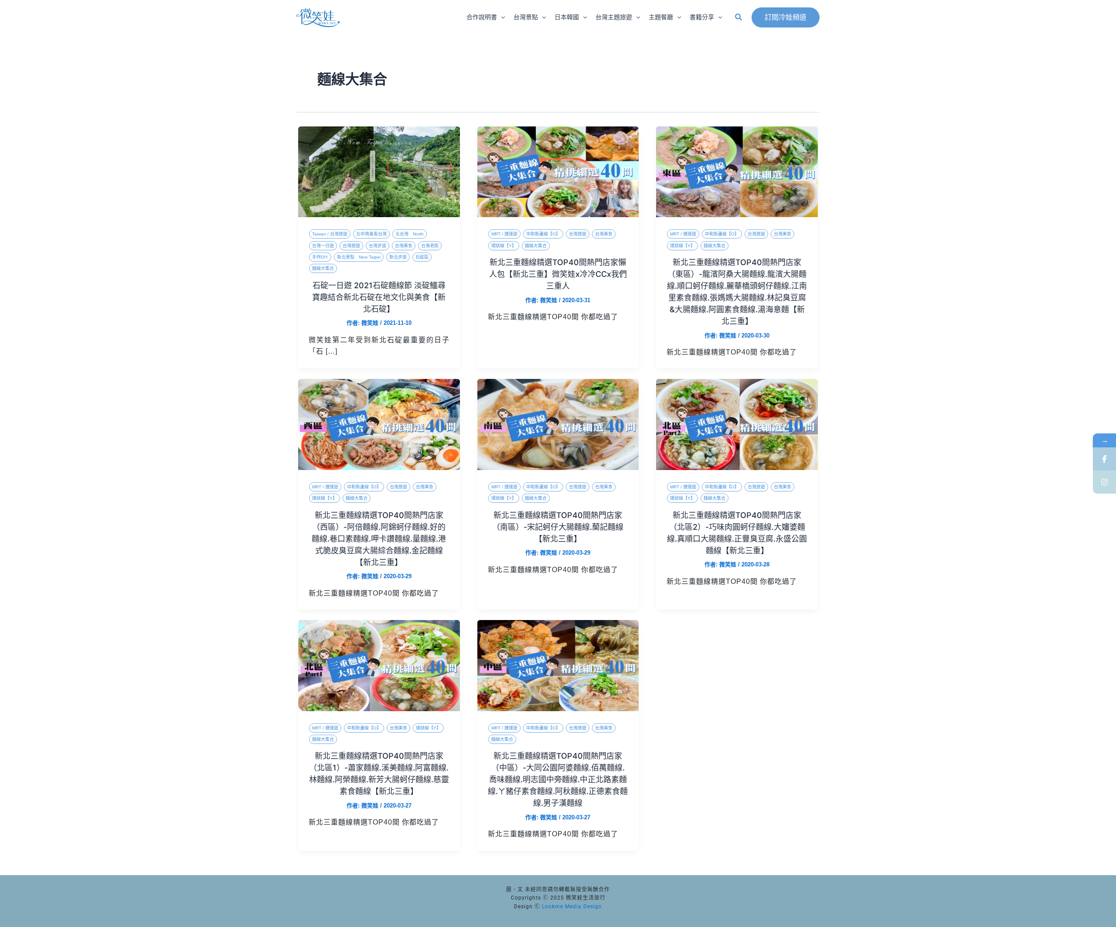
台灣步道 (377, 245)
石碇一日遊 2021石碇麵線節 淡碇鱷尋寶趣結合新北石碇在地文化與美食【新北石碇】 (379, 297)
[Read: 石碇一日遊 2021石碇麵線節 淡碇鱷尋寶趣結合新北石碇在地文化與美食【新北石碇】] (379, 171)
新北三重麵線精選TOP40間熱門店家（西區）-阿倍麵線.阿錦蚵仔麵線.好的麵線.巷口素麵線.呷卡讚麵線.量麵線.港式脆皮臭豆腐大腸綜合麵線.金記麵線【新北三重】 (379, 539)
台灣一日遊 (323, 245)
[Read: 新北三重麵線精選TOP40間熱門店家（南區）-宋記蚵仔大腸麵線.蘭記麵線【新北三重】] (558, 424)
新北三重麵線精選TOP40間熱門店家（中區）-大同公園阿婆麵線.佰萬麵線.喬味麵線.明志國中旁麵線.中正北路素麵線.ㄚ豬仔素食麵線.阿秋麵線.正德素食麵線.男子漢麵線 (558, 779)
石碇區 (422, 257)
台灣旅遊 (351, 245)
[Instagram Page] (1104, 482)
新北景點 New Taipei (359, 257)
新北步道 (398, 257)
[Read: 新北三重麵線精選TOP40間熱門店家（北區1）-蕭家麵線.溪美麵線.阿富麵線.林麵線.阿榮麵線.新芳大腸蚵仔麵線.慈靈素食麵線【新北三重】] (379, 665)
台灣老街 (430, 245)
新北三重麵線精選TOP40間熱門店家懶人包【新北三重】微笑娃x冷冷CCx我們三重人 (558, 274)
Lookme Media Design (572, 906)
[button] (501, 17)
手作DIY (320, 257)
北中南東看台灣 (371, 234)
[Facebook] (1104, 458)
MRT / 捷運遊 (504, 234)
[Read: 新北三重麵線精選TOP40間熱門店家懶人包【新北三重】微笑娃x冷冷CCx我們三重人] (558, 171)
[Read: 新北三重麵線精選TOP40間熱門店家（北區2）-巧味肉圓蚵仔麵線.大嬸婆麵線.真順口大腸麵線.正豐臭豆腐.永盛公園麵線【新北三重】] (737, 424)
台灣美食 (403, 245)
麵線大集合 (323, 268)
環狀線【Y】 (503, 245)
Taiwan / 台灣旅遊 (329, 234)
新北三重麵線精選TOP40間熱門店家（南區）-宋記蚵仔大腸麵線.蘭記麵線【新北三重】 (557, 527)
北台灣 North (409, 234)
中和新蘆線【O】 (543, 234)
